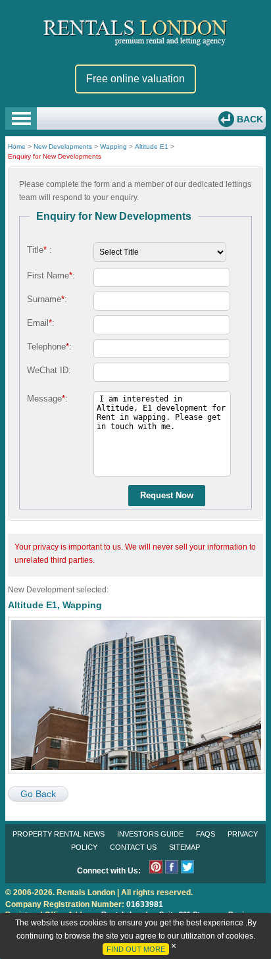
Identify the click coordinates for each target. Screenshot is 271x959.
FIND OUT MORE (136, 949)
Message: (47, 398)
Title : (39, 250)
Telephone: (49, 346)
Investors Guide (150, 834)
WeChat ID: (49, 370)
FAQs (205, 834)
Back (248, 119)
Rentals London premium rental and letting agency (135, 31)
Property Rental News (58, 834)
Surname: (47, 299)
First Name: (51, 275)
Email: (41, 323)
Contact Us (133, 847)
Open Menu (21, 118)
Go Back (38, 794)
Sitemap (184, 847)
